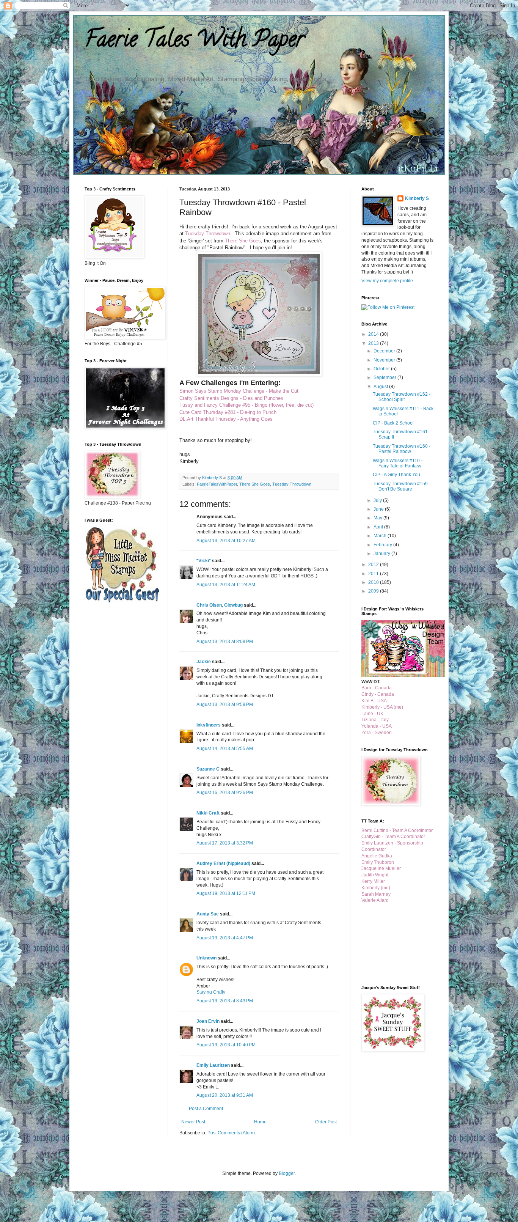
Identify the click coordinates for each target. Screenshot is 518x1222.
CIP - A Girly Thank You (396, 474)
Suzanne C (208, 769)
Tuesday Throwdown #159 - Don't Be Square (401, 486)
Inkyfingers (208, 725)
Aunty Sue (207, 914)
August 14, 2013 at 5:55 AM (224, 748)
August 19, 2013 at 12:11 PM (225, 893)
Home (260, 1121)
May (378, 518)
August (381, 386)
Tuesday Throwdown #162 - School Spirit (401, 397)
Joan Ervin (208, 1021)
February (383, 544)
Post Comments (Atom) (231, 1133)
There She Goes (254, 484)
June (379, 509)
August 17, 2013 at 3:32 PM (224, 843)
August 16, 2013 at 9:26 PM (224, 792)
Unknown (206, 958)
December (385, 351)
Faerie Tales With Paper (194, 41)
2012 (374, 564)
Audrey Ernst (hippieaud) (223, 863)
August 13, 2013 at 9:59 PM (224, 704)
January (382, 553)
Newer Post (193, 1121)
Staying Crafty (210, 992)
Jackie (203, 661)
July (378, 500)
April (379, 527)
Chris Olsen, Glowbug (219, 605)
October (382, 368)
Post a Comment (206, 1108)
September (385, 377)
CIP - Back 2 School (393, 423)
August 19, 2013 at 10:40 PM (226, 1044)
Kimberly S (417, 198)
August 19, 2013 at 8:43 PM (224, 1000)
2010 (374, 582)
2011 (374, 573)
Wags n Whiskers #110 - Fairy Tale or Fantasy (397, 463)
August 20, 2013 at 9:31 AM (224, 1095)
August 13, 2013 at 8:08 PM (224, 641)
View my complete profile (387, 280)
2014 (374, 334)
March (381, 535)
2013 (374, 343)
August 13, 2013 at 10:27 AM (226, 540)
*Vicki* (203, 560)
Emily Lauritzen (213, 1065)
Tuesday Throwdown (291, 484)
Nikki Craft (208, 813)
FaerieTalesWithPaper (217, 484)
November (385, 360)
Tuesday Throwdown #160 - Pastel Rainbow (401, 449)
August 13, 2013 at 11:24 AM (225, 584)
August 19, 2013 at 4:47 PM (224, 937)
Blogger (287, 1173)
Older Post (326, 1121)
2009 (374, 591)
